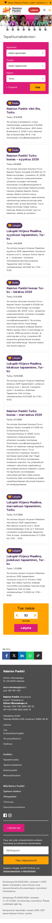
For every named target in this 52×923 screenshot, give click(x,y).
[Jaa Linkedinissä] (22, 656)
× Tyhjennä (11, 87)
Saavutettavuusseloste (14, 807)
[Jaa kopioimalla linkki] (38, 656)
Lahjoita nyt (14, 827)
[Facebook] (5, 815)
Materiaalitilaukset (11, 775)
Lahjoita (34, 10)
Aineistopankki (10, 770)
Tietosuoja (8, 801)
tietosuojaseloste (11, 871)
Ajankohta (11, 47)
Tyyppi (9, 60)
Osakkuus (7, 743)
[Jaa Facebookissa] (6, 656)
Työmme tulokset (12, 791)
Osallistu (7, 754)
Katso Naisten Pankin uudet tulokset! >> (27, 2)
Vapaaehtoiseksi (11, 759)
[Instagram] (10, 815)
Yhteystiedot (9, 796)
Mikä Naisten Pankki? (13, 786)
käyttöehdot (29, 871)
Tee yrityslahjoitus (12, 738)
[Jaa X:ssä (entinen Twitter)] (14, 656)
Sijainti (9, 72)
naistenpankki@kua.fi (14, 687)
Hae (37, 87)
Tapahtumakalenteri (12, 765)
